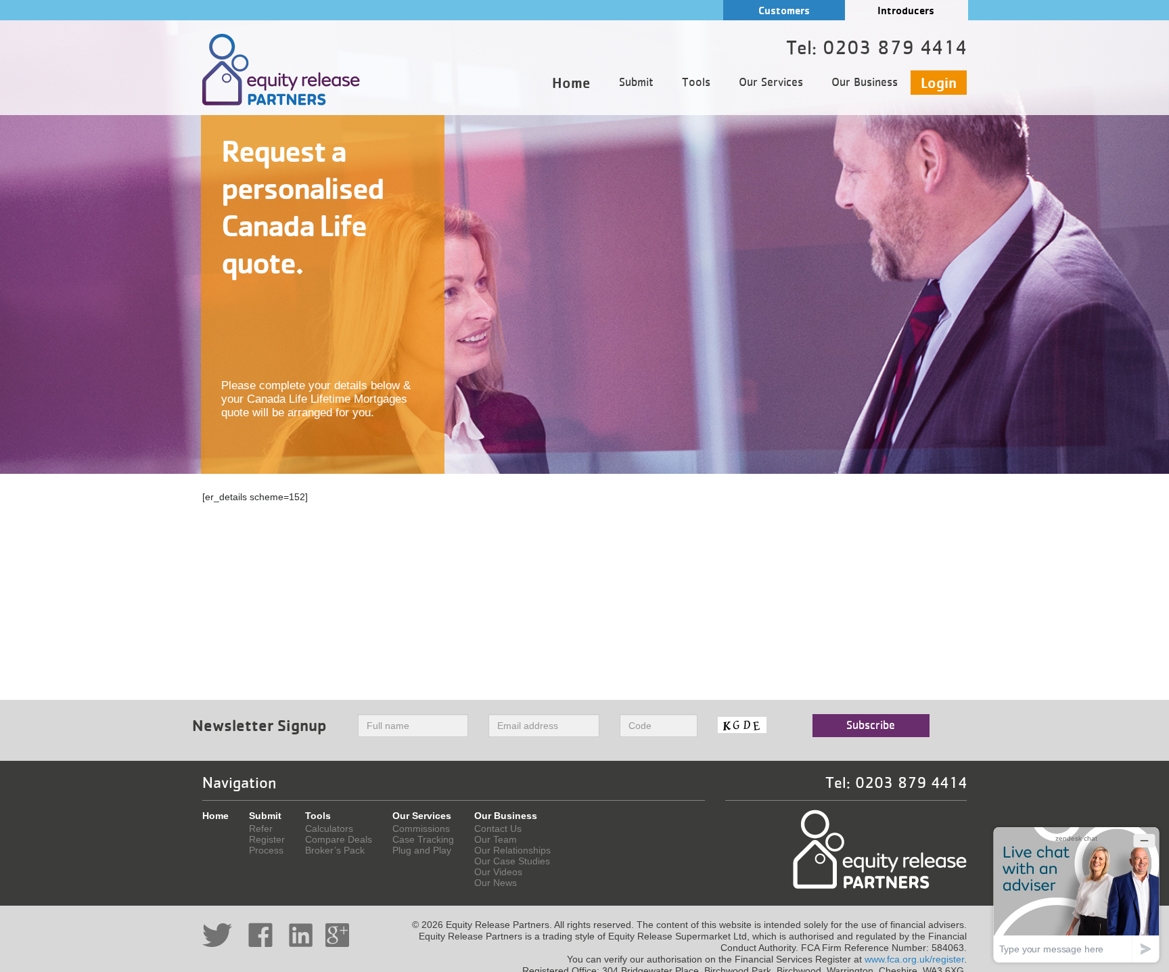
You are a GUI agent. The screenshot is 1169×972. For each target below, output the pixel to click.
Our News (495, 882)
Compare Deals (338, 839)
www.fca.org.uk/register (914, 959)
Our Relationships (512, 850)
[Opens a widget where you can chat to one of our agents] (1076, 894)
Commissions (421, 828)
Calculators (329, 828)
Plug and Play (421, 850)
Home (571, 82)
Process (266, 850)
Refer (261, 828)
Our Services (771, 82)
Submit (636, 82)
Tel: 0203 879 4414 (896, 783)
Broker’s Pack (335, 850)
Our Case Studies (512, 861)
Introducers (905, 10)
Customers (784, 10)
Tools (696, 82)
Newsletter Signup (259, 725)
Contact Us (498, 828)
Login (939, 82)
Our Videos (498, 871)
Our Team (495, 839)
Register (267, 839)
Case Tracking (423, 839)
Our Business (864, 82)
